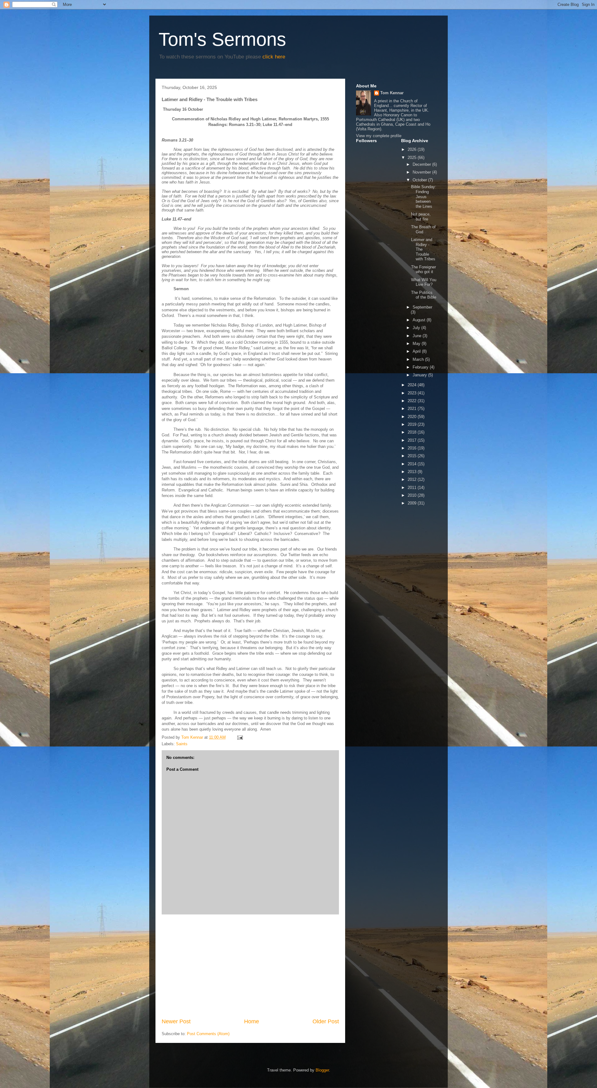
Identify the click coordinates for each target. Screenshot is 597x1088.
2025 (413, 157)
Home (251, 1021)
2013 (413, 471)
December (422, 164)
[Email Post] (239, 737)
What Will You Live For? (423, 282)
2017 (413, 440)
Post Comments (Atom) (208, 1033)
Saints (181, 744)
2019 (413, 424)
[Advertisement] (250, 966)
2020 (413, 416)
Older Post (325, 1021)
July (417, 327)
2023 (413, 393)
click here (273, 57)
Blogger (322, 1070)
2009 (413, 503)
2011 (413, 487)
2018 (413, 432)
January (420, 375)
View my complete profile (378, 135)
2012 (413, 479)
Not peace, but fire (421, 216)
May (417, 343)
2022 (413, 400)
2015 (413, 455)
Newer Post (176, 1021)
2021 (413, 408)
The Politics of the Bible (423, 295)
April (417, 351)
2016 (413, 448)
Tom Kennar (392, 93)
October (420, 180)
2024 (413, 385)
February (421, 367)
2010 (413, 495)
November (422, 172)
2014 (413, 464)
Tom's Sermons (222, 39)
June (418, 335)
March (419, 359)
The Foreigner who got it (423, 269)
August (420, 320)
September (422, 307)
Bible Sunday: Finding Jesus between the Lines (423, 196)
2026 (413, 149)
